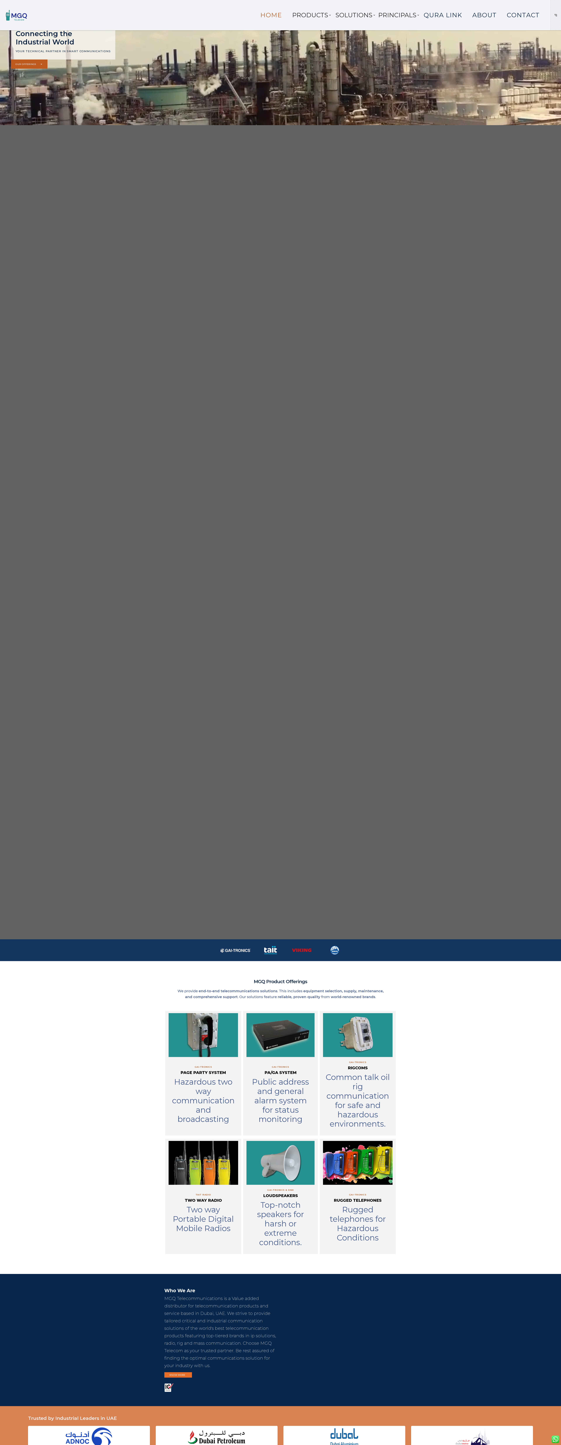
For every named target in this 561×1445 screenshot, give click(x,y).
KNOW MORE (178, 1375)
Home (271, 15)
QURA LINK (443, 15)
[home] (16, 15)
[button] (312, 15)
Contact (523, 15)
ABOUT (484, 15)
